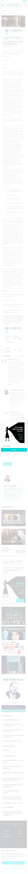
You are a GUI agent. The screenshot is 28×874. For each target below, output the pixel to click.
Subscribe (14, 449)
